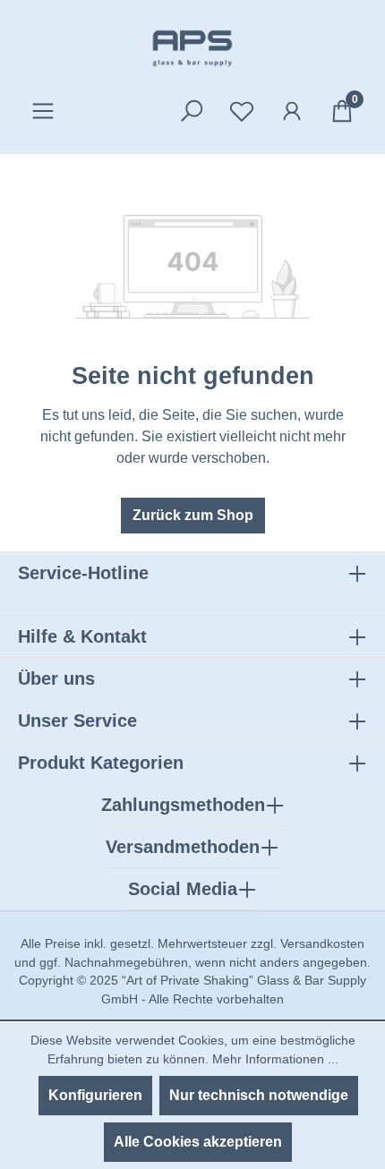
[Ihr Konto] (292, 111)
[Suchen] (192, 111)
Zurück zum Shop (193, 515)
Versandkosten (322, 943)
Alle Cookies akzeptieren (198, 1141)
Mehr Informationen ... (275, 1059)
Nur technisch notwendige (258, 1095)
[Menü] (43, 111)
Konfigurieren (95, 1095)
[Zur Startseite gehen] (192, 48)
